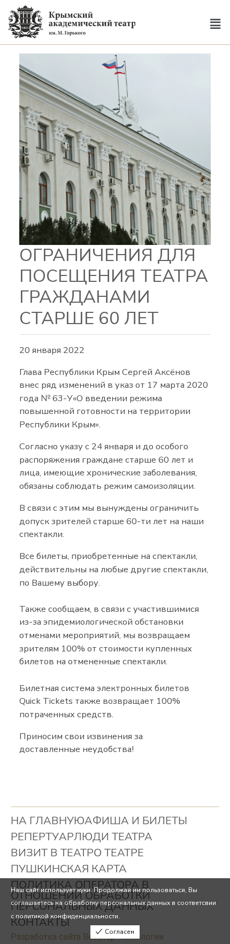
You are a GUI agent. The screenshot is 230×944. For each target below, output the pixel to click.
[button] (215, 24)
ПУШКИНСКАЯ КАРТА (69, 869)
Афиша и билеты (136, 820)
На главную (48, 820)
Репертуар (42, 837)
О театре (119, 853)
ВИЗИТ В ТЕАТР (52, 853)
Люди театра (113, 837)
